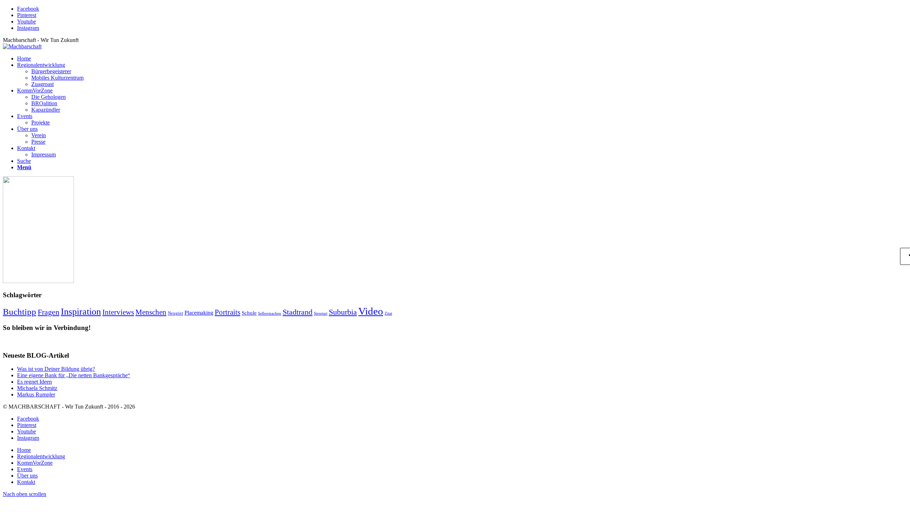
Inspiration (81, 311)
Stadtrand (297, 312)
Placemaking (198, 313)
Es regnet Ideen (34, 382)
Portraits (227, 312)
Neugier (175, 313)
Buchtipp (19, 311)
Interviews (118, 312)
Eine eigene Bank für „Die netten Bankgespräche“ (73, 375)
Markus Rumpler (36, 394)
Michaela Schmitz (37, 388)
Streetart (320, 313)
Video (370, 311)
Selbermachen (269, 313)
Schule (249, 313)
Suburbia (343, 312)
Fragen (48, 312)
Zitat (388, 313)
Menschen (150, 312)
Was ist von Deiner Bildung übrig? (56, 369)
